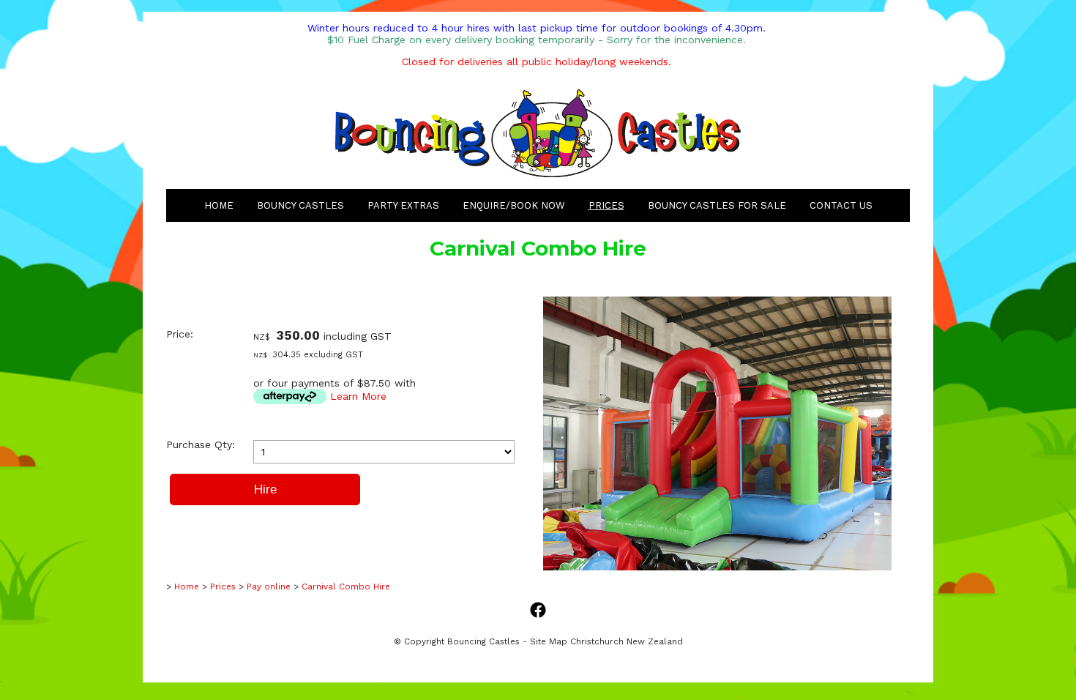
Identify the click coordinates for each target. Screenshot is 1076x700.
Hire (265, 489)
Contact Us (841, 205)
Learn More (358, 396)
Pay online (269, 586)
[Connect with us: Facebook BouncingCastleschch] (538, 611)
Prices (606, 205)
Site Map (548, 641)
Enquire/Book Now (514, 205)
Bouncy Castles (300, 205)
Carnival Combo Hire (346, 586)
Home (218, 205)
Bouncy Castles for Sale (717, 205)
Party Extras (403, 205)
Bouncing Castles (483, 641)
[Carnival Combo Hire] (717, 567)
